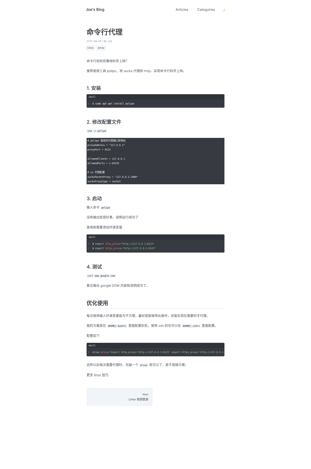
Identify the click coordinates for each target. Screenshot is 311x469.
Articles (182, 9)
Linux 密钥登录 (138, 397)
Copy (217, 103)
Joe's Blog (95, 9)
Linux (90, 47)
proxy (101, 47)
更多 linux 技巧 (97, 375)
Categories (206, 9)
